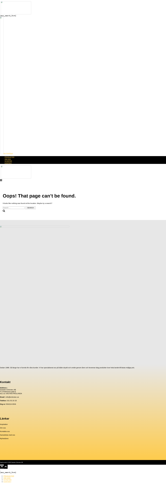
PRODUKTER (9, 157)
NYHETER (8, 161)
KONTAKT (8, 163)
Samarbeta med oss (7, 435)
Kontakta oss (5, 431)
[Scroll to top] (2, 467)
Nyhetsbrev (4, 438)
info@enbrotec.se (12, 397)
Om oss (3, 428)
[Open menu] (1, 180)
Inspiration (4, 424)
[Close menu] (0, 470)
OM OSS (8, 159)
